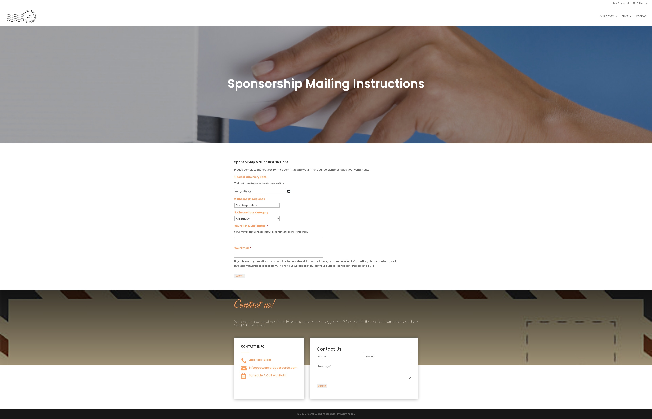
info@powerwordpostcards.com (273, 368)
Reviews (641, 16)
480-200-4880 (260, 360)
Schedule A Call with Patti (267, 375)
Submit (240, 275)
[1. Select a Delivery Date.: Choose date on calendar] (289, 191)
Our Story (607, 16)
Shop (625, 16)
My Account (621, 3)
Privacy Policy (346, 414)
